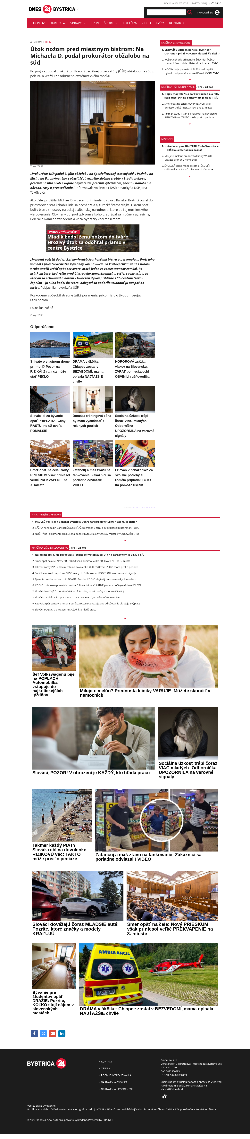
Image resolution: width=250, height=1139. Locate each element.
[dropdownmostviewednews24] (190, 124)
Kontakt (106, 1061)
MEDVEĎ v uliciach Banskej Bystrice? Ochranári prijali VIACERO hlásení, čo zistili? (192, 51)
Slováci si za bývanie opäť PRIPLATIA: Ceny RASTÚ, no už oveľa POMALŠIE (77, 597)
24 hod (209, 87)
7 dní (199, 87)
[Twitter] (43, 1034)
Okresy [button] (56, 23)
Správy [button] (76, 23)
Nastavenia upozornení (116, 1089)
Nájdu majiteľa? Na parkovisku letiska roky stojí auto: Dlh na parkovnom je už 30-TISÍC (191, 95)
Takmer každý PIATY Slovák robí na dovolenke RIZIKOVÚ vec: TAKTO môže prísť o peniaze (190, 115)
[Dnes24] (64, 9)
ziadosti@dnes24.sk (172, 1089)
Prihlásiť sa (205, 12)
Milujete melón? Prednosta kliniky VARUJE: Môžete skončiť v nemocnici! (188, 157)
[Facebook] (34, 1034)
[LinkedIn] (62, 1034)
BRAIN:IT (108, 1120)
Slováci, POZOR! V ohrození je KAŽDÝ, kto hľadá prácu (65, 609)
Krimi (95, 23)
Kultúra (130, 23)
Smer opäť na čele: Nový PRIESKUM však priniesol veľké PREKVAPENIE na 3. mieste (188, 105)
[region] (78, 9)
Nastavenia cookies (113, 1082)
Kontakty (177, 23)
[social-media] (164, 1097)
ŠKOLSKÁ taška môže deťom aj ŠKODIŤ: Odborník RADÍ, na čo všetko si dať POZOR (188, 167)
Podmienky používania (115, 1075)
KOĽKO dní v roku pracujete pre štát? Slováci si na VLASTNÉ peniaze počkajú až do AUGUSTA (88, 585)
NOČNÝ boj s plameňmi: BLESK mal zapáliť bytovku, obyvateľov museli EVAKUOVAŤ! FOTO (191, 71)
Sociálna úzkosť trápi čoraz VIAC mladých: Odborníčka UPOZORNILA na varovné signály (85, 573)
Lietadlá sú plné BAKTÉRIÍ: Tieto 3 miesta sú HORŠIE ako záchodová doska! (192, 147)
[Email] (52, 1034)
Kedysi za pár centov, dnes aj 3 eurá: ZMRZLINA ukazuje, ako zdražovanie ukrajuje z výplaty (87, 603)
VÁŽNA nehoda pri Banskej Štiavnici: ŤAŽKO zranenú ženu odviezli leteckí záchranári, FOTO (191, 61)
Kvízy (160, 23)
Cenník (105, 1068)
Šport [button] (109, 23)
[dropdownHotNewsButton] (190, 176)
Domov (39, 23)
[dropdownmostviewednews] (190, 80)
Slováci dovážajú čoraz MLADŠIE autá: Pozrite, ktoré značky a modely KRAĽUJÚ (80, 591)
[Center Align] (190, 12)
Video (146, 23)
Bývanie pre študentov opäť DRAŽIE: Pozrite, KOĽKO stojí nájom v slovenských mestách (85, 579)
